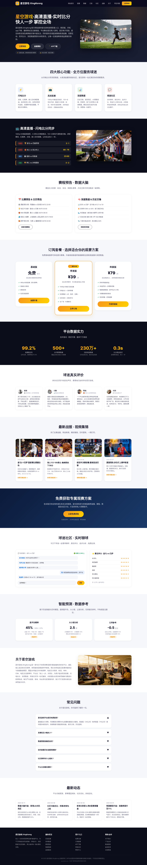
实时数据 (48, 841)
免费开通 (33, 300)
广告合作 (108, 841)
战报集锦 (48, 850)
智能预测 (48, 847)
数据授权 (108, 844)
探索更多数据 (85, 227)
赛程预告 (48, 844)
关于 (109, 3)
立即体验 (127, 3)
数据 (84, 3)
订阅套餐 (78, 841)
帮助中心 (78, 850)
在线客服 (108, 850)
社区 (97, 3)
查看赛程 (37, 46)
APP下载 (78, 844)
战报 (103, 3)
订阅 (91, 3)
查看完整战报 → (23, 477)
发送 (81, 583)
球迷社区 (78, 847)
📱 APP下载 (53, 46)
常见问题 (117, 3)
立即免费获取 (73, 514)
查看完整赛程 (25, 227)
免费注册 (78, 838)
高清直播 (48, 838)
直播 (78, 3)
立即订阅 (73, 309)
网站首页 (71, 3)
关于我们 (108, 838)
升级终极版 (113, 304)
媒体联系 (108, 847)
